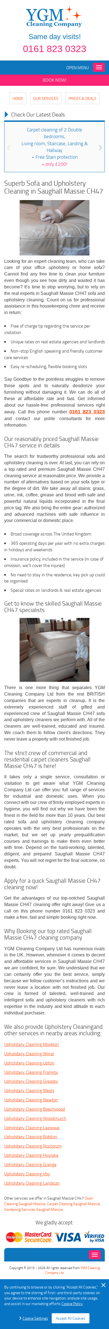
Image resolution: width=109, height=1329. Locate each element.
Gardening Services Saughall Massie (33, 1209)
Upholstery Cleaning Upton (29, 1063)
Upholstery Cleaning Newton (31, 1100)
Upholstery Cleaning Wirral (29, 1053)
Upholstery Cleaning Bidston (30, 1136)
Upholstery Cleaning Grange (30, 1164)
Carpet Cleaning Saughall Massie (73, 1203)
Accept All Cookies (70, 1318)
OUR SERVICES (45, 98)
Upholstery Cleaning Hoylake (31, 1155)
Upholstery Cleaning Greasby (31, 1081)
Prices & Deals (82, 98)
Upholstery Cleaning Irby (27, 1174)
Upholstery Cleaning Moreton (31, 1044)
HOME (18, 98)
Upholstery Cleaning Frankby (31, 1072)
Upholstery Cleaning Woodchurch (35, 1118)
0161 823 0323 (54, 48)
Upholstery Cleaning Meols (29, 1090)
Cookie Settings (35, 1318)
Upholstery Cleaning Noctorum (32, 1146)
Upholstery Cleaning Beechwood (34, 1109)
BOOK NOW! (55, 80)
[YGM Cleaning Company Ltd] (54, 15)
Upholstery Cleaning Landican (32, 1183)
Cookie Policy (72, 1303)
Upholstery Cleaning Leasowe (32, 1127)
